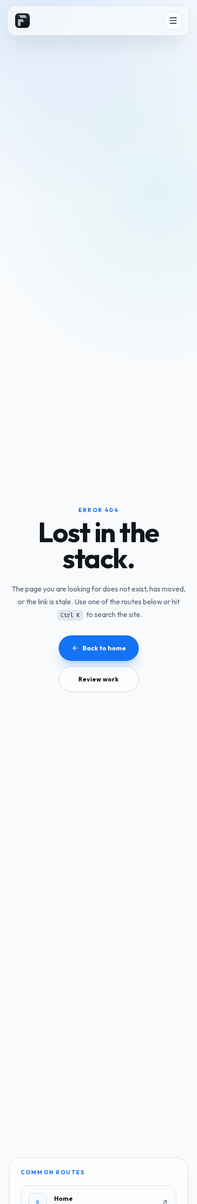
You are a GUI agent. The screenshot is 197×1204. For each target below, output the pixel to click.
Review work (98, 679)
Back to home (104, 648)
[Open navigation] (173, 20)
